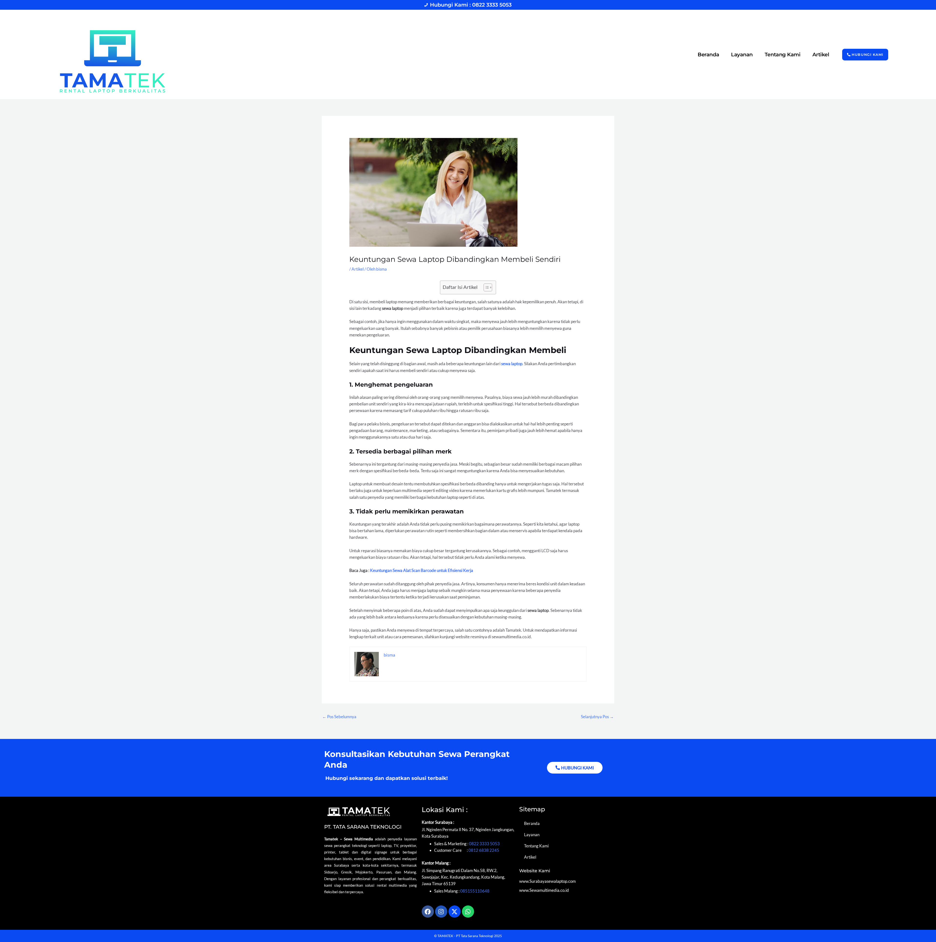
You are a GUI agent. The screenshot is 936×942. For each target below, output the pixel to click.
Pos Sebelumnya (339, 716)
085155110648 (474, 890)
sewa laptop (511, 363)
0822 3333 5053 (484, 843)
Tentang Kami (782, 54)
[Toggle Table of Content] (485, 287)
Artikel (820, 54)
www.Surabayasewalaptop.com (547, 881)
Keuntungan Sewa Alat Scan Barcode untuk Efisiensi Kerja (421, 570)
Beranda (708, 54)
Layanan (742, 54)
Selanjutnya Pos (597, 716)
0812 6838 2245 (483, 850)
